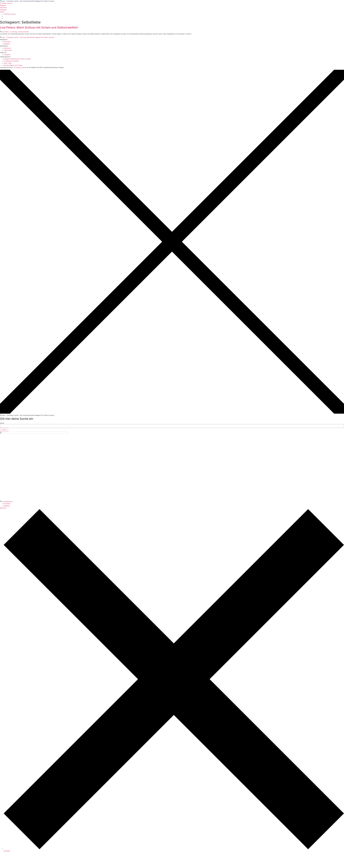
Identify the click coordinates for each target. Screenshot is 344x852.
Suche (2, 423)
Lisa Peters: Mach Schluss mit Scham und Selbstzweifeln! (39, 27)
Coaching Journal (20, 67)
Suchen (4, 430)
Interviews (7, 504)
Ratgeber (7, 506)
